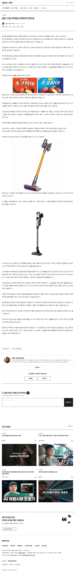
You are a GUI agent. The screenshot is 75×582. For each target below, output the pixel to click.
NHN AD (5, 541)
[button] (70, 426)
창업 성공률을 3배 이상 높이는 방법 (11, 435)
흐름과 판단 (23, 8)
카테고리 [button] (6, 8)
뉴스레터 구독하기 (7, 529)
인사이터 (30, 8)
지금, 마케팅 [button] (14, 8)
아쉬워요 (44, 378)
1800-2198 (14, 555)
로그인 (71, 2)
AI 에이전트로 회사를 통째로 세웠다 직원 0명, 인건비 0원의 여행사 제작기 (18, 473)
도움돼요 (31, 378)
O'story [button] (43, 8)
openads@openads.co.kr (28, 555)
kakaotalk (17, 564)
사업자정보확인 (21, 553)
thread (11, 564)
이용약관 (4, 561)
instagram (5, 564)
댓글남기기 (68, 402)
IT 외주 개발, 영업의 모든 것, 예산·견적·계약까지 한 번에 (53, 435)
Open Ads (7, 3)
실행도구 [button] (36, 8)
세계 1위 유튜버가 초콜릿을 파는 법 (47, 472)
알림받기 (37, 367)
